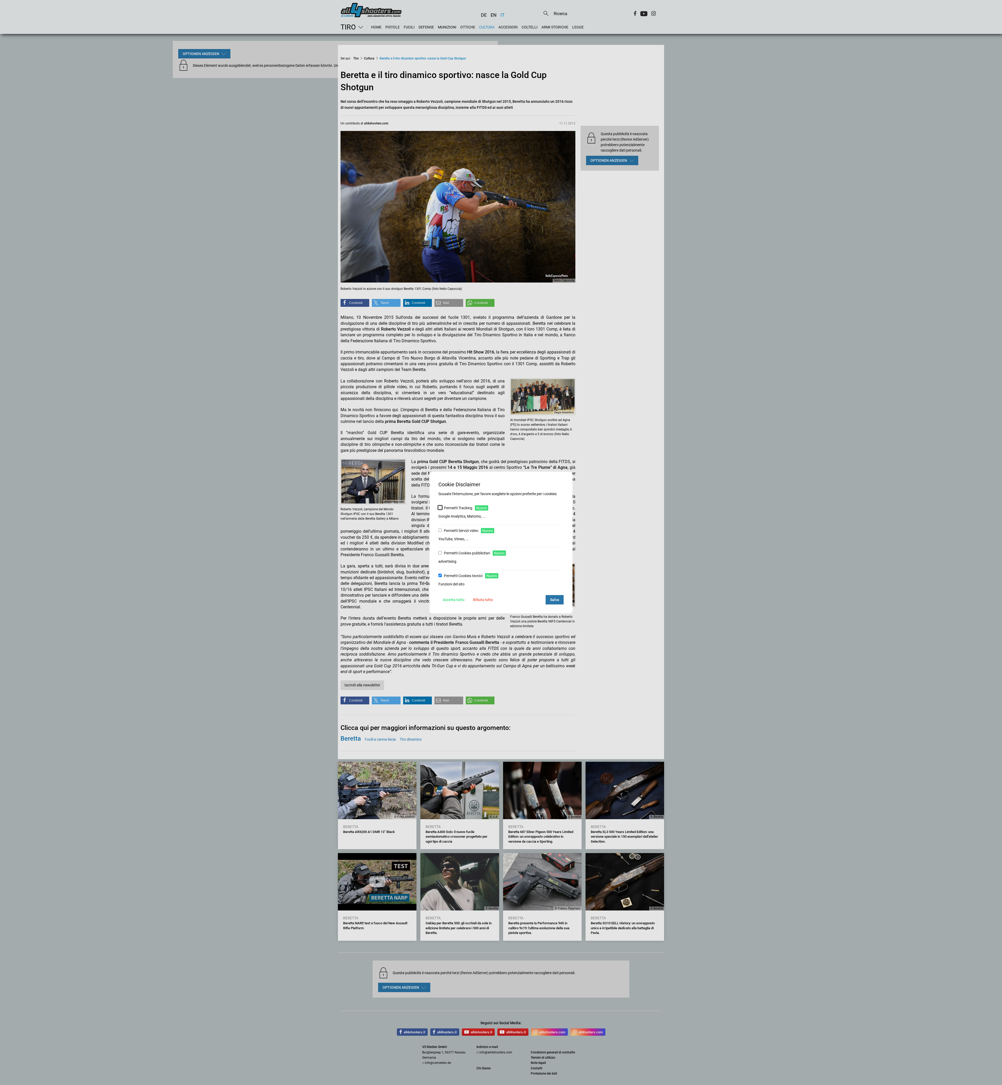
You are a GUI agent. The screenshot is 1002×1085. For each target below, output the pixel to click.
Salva (554, 600)
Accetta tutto (453, 600)
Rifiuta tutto (483, 600)
